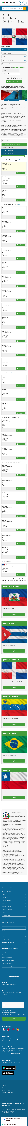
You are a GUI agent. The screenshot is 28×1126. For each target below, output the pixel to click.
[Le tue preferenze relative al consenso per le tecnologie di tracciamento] (2, 1124)
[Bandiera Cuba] (14, 634)
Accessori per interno (7, 954)
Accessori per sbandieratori (8, 963)
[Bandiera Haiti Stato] (14, 597)
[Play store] (14, 1068)
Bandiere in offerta (6, 933)
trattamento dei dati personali (9, 1012)
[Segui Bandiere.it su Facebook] (17, 1039)
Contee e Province (6, 900)
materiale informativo (20, 1014)
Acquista (14, 614)
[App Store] (14, 1073)
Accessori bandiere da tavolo (9, 960)
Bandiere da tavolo (6, 939)
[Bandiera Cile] (14, 780)
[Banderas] (17, 1029)
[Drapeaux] (13, 1029)
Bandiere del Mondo (7, 891)
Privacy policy (5, 1094)
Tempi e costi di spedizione (8, 1087)
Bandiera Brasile (9, 733)
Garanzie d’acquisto (6, 1085)
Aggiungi (21, 172)
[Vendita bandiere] (8, 2)
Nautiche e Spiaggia (6, 906)
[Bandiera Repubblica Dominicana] (14, 670)
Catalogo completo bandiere (9, 888)
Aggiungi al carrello (14, 81)
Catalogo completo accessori (10, 948)
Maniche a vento (6, 925)
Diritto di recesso (6, 1090)
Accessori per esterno (7, 957)
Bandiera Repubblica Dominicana (11, 660)
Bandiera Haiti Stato (11, 587)
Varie (3, 936)
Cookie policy (5, 1097)
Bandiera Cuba (8, 623)
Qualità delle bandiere (7, 1092)
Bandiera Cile (8, 770)
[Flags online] (8, 1029)
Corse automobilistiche (7, 909)
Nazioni (4, 894)
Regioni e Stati (5, 897)
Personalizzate (5, 912)
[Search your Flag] (24, 8)
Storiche (4, 928)
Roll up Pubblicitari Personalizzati (10, 918)
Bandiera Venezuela (10, 697)
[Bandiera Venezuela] (14, 707)
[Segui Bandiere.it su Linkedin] (10, 1039)
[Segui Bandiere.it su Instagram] (3, 1039)
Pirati (3, 931)
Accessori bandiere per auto (8, 966)
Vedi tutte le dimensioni (19, 67)
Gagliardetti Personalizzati (8, 922)
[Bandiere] (3, 1029)
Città (3, 903)
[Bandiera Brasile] (14, 744)
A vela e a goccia (6, 915)
